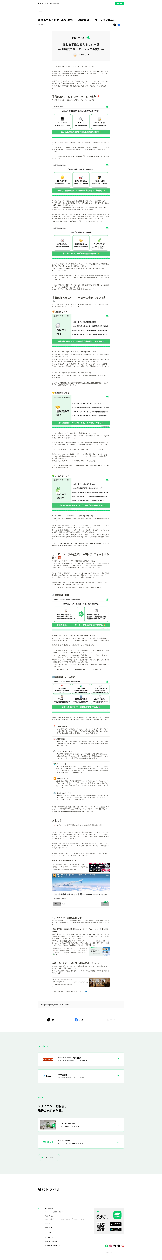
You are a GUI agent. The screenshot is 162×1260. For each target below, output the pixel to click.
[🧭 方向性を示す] (51, 311)
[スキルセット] (55, 764)
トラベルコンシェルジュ (63, 1219)
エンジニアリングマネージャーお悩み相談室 (86, 941)
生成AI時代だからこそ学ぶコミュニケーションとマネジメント (80, 81)
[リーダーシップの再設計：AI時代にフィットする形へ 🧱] (51, 554)
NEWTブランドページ (51, 1241)
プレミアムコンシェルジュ (79, 1219)
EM (40, 13)
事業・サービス (49, 1216)
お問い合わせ (48, 1227)
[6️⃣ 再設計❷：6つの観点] (51, 677)
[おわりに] (51, 820)
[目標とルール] (55, 726)
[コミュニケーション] (55, 751)
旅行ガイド (53, 1219)
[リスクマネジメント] (55, 793)
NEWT (47, 1219)
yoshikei (91, 66)
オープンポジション (51, 1157)
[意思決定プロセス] (55, 778)
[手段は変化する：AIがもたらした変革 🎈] (51, 96)
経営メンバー (62, 1212)
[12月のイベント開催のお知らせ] (51, 917)
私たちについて (49, 1209)
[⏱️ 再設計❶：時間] (51, 595)
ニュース (47, 1223)
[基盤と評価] (55, 739)
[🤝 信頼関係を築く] (51, 392)
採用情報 (119, 3)
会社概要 (54, 1212)
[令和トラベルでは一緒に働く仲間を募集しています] (51, 963)
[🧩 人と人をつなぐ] (51, 475)
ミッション (48, 1212)
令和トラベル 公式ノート (51, 1245)
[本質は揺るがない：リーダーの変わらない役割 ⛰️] (51, 297)
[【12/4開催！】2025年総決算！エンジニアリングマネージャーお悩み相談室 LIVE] (51, 929)
